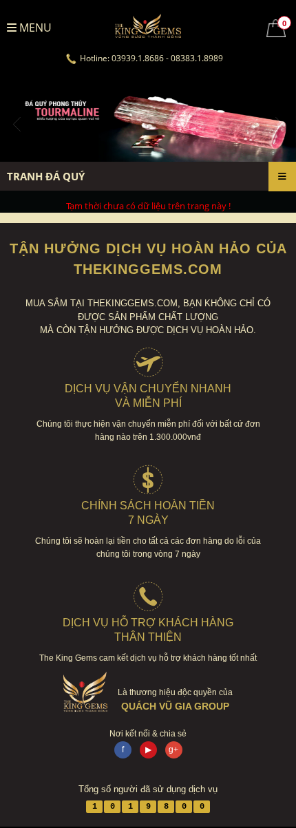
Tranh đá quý (46, 176)
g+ (173, 749)
